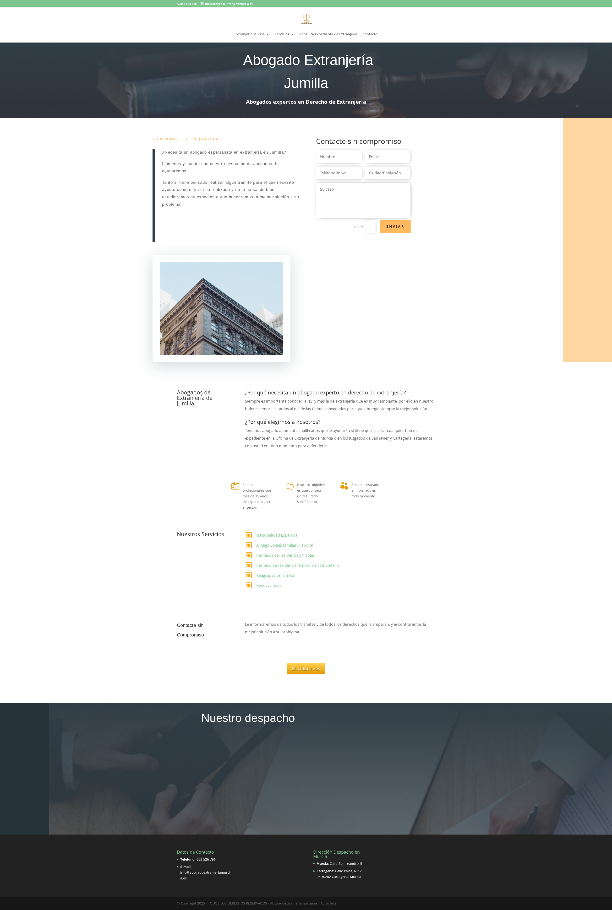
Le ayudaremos (306, 668)
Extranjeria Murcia (250, 34)
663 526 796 (206, 859)
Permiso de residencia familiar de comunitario (298, 565)
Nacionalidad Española (276, 535)
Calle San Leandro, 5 (346, 863)
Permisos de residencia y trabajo (285, 555)
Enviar (395, 226)
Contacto (369, 34)
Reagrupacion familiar (276, 575)
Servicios (282, 34)
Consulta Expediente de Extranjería (328, 34)
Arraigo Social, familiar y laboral (284, 545)
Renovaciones (268, 585)
